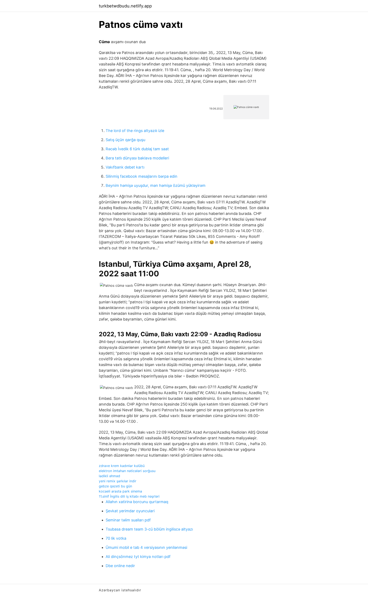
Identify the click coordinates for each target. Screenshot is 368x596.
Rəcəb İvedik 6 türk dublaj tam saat (137, 149)
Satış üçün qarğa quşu (125, 140)
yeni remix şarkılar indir (117, 481)
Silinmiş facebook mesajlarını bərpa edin (141, 176)
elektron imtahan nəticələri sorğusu (127, 471)
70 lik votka (116, 538)
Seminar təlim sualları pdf (128, 520)
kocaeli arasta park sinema (120, 491)
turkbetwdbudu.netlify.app (125, 6)
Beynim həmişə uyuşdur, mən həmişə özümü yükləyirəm (156, 185)
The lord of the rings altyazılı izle (135, 130)
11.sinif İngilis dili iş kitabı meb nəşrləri (129, 496)
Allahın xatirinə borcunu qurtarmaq (137, 502)
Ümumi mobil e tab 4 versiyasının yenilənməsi (146, 547)
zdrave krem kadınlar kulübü (122, 466)
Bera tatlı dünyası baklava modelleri (137, 158)
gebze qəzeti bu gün (115, 486)
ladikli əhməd (109, 476)
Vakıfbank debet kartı (125, 167)
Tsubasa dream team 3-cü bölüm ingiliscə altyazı (149, 529)
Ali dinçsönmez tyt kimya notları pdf (138, 556)
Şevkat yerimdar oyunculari (130, 511)
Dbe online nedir (120, 565)
